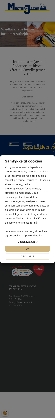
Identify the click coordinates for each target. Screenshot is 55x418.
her (41, 235)
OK (27, 248)
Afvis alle (27, 256)
